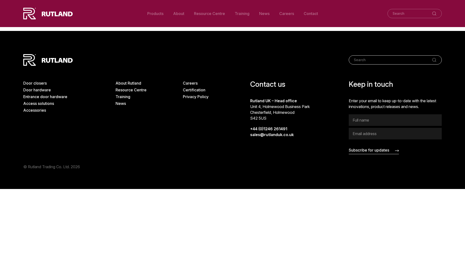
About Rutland (128, 83)
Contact (311, 13)
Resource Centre (209, 13)
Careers (286, 13)
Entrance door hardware (45, 96)
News (264, 13)
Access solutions (38, 103)
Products (155, 13)
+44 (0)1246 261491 (268, 128)
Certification (194, 89)
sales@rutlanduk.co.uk (272, 134)
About (178, 13)
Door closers (35, 83)
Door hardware (37, 89)
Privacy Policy (196, 96)
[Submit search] (434, 13)
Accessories (34, 110)
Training (242, 13)
